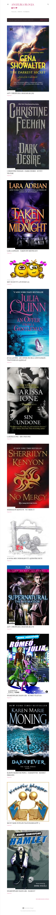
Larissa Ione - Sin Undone (19, 436)
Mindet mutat (44, 20)
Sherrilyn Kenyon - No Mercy (20, 510)
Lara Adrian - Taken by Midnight (22, 251)
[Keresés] (48, 4)
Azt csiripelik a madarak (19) (20, 627)
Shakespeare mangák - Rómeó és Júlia (24, 695)
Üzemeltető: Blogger (29, 908)
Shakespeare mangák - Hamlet (21, 891)
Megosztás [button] (9, 95)
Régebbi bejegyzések (42, 899)
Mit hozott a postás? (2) (18, 282)
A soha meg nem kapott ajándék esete (24, 558)
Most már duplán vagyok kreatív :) (23, 823)
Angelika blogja (22, 4)
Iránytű (20, 11)
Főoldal (14, 11)
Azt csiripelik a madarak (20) (20, 93)
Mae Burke (33, 910)
